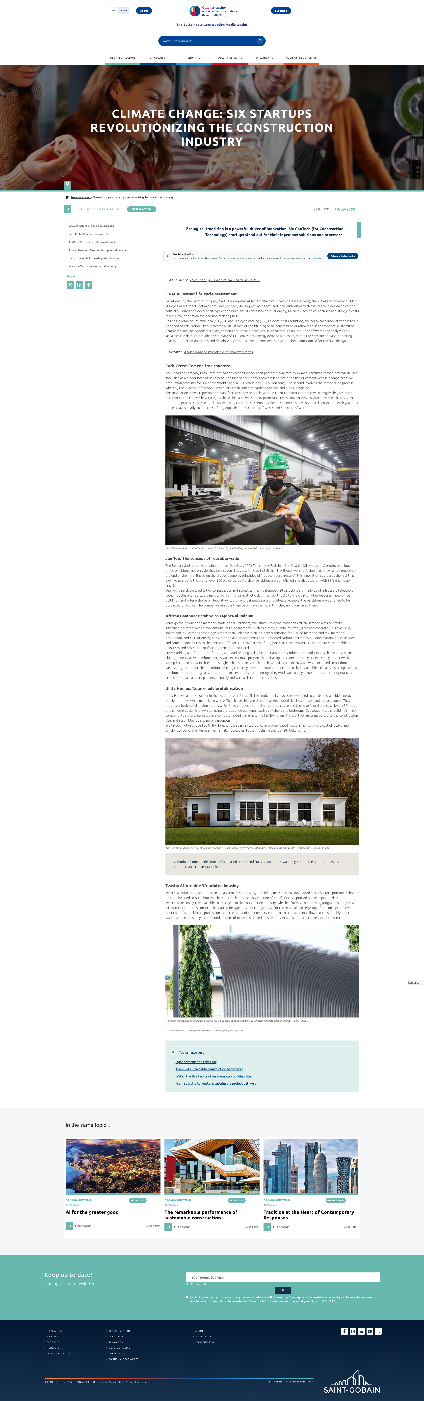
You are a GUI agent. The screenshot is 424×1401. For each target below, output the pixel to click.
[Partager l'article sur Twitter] (70, 284)
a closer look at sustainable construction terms (218, 352)
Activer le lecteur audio (343, 256)
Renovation (194, 57)
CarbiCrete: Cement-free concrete (89, 233)
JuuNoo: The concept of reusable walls (92, 242)
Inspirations (54, 1331)
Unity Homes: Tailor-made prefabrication (94, 258)
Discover (83, 1226)
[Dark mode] (416, 983)
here (331, 1301)
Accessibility (203, 1336)
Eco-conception (205, 1342)
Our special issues (58, 1353)
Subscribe (281, 10)
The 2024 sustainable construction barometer (209, 1069)
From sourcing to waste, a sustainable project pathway (216, 1083)
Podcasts (53, 1348)
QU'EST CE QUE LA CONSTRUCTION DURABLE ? (225, 280)
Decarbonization (122, 57)
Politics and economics (123, 1359)
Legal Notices (275, 1382)
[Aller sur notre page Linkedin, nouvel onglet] (361, 1331)
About (144, 10)
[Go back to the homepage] (212, 10)
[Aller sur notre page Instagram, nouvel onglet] (353, 1331)
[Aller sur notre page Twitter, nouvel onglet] (378, 1331)
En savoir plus (315, 258)
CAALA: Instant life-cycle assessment (91, 225)
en (125, 10)
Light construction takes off (196, 1062)
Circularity (158, 57)
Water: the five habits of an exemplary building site (213, 1076)
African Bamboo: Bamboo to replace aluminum (98, 250)
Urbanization (265, 57)
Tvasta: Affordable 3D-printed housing (92, 266)
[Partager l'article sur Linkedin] (79, 284)
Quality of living (229, 57)
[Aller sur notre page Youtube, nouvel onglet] (370, 1331)
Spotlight (53, 1342)
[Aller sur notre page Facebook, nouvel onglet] (344, 1331)
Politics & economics (301, 57)
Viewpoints (54, 1336)
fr (113, 10)
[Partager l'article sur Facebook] (88, 284)
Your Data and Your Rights (300, 1382)
